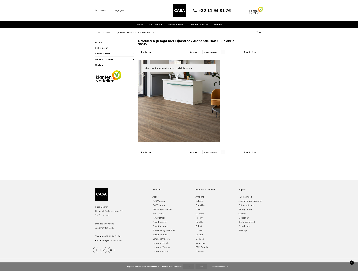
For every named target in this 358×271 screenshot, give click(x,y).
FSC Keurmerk (245, 196)
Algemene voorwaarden (250, 201)
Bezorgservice (245, 209)
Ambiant (200, 196)
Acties (139, 24)
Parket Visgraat (160, 226)
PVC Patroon (158, 217)
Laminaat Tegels (160, 243)
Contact (242, 213)
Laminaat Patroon (161, 251)
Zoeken (102, 10)
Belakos (199, 201)
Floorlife (199, 222)
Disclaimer (243, 217)
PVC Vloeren (155, 24)
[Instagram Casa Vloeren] (104, 250)
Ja (188, 267)
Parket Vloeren (159, 222)
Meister (199, 234)
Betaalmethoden (246, 205)
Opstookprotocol (246, 222)
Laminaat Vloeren (161, 238)
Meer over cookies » (220, 267)
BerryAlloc (200, 205)
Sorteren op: (195, 52)
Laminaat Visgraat (161, 247)
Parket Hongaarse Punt (164, 230)
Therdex (200, 251)
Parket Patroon (160, 234)
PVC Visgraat (159, 205)
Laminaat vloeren (198, 24)
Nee (201, 267)
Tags (108, 33)
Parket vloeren (175, 24)
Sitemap (242, 230)
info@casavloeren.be (112, 240)
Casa (198, 209)
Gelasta (199, 226)
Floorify (199, 217)
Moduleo (200, 238)
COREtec (200, 213)
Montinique (201, 243)
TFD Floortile (202, 247)
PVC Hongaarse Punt (162, 209)
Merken (218, 24)
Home (97, 33)
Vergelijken (119, 10)
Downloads (244, 226)
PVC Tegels (158, 213)
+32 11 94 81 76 (214, 10)
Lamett (199, 230)
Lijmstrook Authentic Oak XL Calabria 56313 (135, 33)
